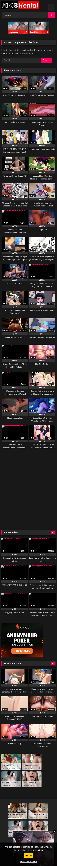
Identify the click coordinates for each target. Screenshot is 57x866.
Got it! (28, 855)
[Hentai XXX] (23, 5)
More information (28, 861)
